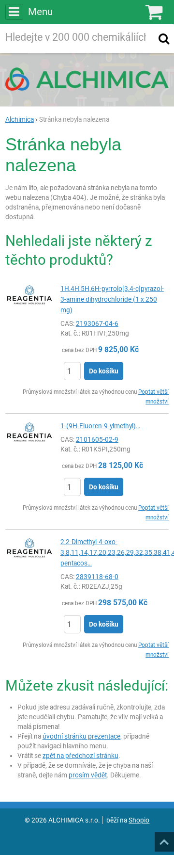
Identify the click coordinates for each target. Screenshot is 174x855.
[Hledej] (164, 38)
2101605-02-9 (97, 439)
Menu (40, 11)
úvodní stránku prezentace (81, 736)
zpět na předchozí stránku (80, 755)
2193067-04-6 (97, 323)
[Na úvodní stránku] (87, 79)
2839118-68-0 (97, 577)
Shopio (139, 820)
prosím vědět (88, 775)
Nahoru (165, 839)
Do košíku (103, 371)
